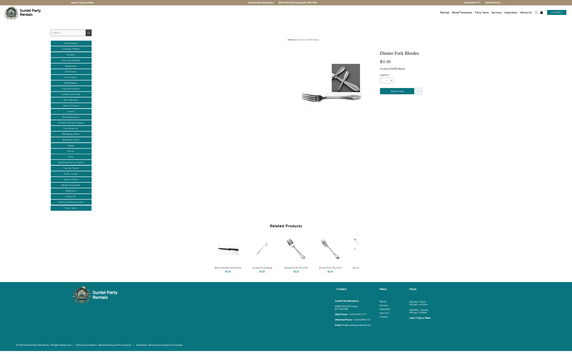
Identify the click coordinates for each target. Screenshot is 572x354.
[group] (286, 256)
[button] (541, 12)
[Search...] (88, 33)
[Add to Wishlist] (418, 91)
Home (291, 39)
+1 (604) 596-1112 (362, 319)
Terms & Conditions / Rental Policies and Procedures (103, 344)
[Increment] (391, 80)
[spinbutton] (387, 80)
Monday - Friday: (417, 301)
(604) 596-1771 (472, 2)
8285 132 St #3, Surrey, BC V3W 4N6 (298, 2)
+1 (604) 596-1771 (357, 314)
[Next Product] (355, 249)
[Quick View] (228, 249)
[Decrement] (382, 80)
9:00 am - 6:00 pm (418, 304)
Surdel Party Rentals (105, 295)
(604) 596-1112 (493, 2)
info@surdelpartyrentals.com (356, 325)
